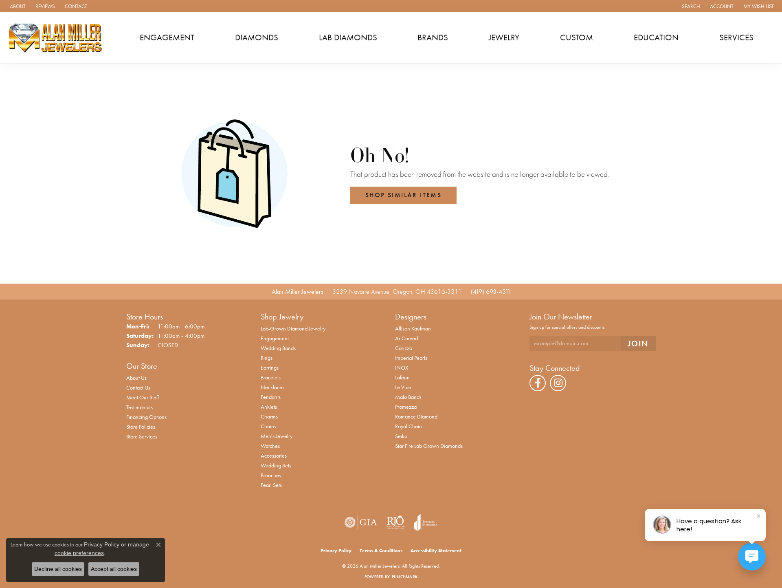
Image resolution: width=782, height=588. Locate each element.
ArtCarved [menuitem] (406, 338)
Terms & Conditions (381, 550)
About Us (136, 377)
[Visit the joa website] (425, 522)
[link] (17, 6)
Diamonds (256, 37)
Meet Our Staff (142, 397)
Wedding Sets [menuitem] (276, 465)
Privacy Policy (336, 550)
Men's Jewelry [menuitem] (276, 436)
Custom (576, 37)
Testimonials (139, 407)
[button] (690, 6)
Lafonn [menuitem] (402, 377)
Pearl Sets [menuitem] (271, 485)
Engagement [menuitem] (275, 338)
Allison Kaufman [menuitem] (413, 328)
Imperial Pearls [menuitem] (411, 357)
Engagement (167, 37)
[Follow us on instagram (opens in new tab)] (558, 383)
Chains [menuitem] (268, 426)
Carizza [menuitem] (403, 348)
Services (736, 37)
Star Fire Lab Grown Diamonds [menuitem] (429, 445)
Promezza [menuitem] (406, 406)
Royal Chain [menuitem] (408, 426)
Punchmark (404, 576)
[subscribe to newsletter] (638, 343)
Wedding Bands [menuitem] (278, 348)
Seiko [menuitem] (401, 436)
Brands (432, 37)
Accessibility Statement (436, 550)
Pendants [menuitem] (271, 397)
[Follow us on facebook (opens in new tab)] (537, 383)
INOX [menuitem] (401, 367)
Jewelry (504, 37)
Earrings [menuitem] (270, 367)
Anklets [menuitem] (269, 406)
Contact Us (138, 387)
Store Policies (140, 426)
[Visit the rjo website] (395, 522)
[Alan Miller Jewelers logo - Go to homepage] (57, 37)
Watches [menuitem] (270, 445)
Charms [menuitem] (269, 416)
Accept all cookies (114, 569)
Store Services (141, 436)
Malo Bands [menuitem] (408, 397)
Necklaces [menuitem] (272, 387)
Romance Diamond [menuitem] (416, 416)
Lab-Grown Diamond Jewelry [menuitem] (293, 328)
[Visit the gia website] (361, 522)
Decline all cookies (58, 569)
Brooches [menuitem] (271, 475)
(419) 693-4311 (491, 291)
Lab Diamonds (348, 37)
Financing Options (146, 417)
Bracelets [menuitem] (271, 377)
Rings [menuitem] (266, 357)
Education (656, 37)
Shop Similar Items (403, 195)
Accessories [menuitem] (274, 455)
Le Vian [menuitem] (403, 387)
